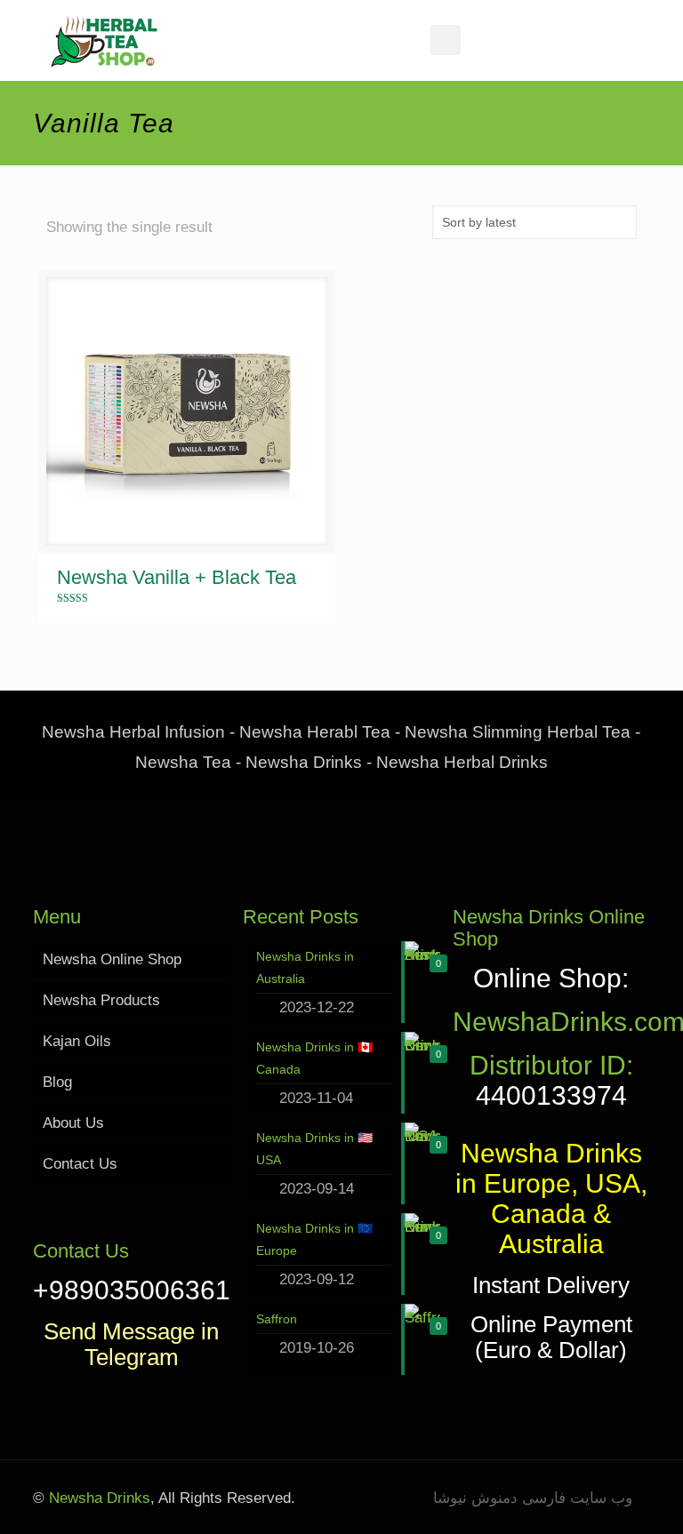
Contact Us (80, 1163)
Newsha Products (101, 1000)
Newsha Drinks (97, 1498)
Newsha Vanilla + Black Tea (176, 577)
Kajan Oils (77, 1041)
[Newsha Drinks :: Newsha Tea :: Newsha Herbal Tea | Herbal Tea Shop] (104, 40)
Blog (57, 1082)
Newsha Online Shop (112, 959)
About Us (73, 1123)
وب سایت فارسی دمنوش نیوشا (532, 1498)
